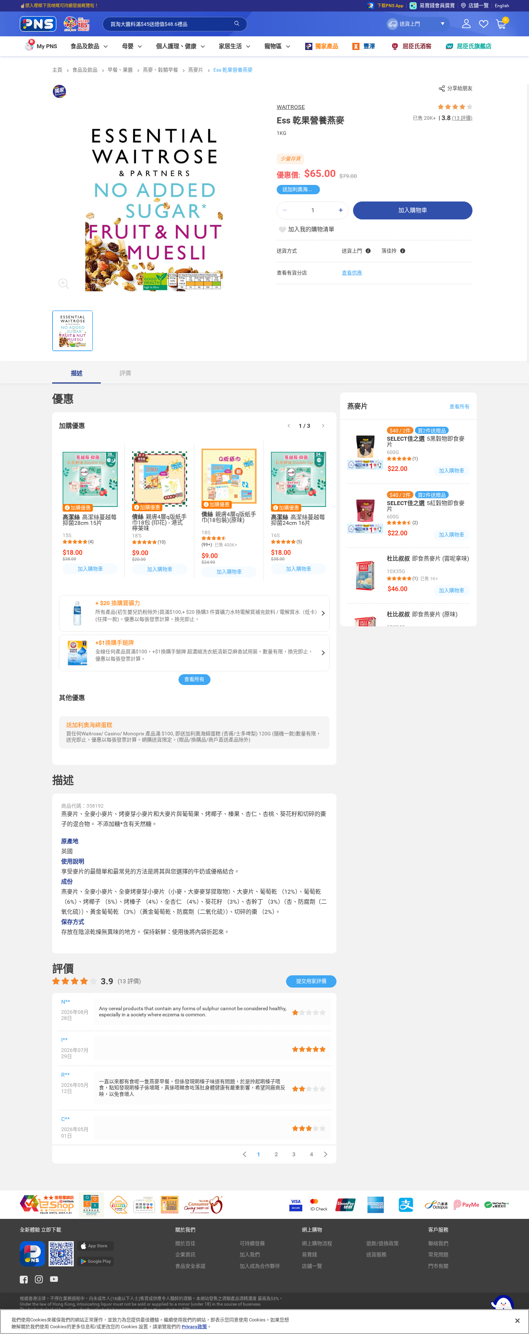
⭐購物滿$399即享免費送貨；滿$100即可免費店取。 (71, 5)
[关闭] (517, 1321)
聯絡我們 (438, 1243)
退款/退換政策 (382, 1243)
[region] (264, 1321)
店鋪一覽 (312, 1266)
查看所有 (194, 679)
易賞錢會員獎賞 (437, 5)
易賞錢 (309, 1254)
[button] (417, 24)
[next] (323, 426)
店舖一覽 (479, 5)
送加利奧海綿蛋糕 (301, 189)
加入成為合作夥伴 (260, 1266)
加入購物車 (412, 210)
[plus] (341, 210)
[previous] (244, 1154)
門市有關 (438, 1266)
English (502, 5)
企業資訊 (185, 1254)
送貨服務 (376, 1254)
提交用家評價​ (311, 981)
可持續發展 (252, 1243)
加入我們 (250, 1254)
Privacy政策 (194, 1326)
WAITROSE (291, 107)
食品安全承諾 (190, 1266)
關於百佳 (185, 1243)
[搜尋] (236, 24)
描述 (76, 373)
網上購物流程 (317, 1243)
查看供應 (352, 273)
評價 (125, 373)
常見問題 (438, 1254)
